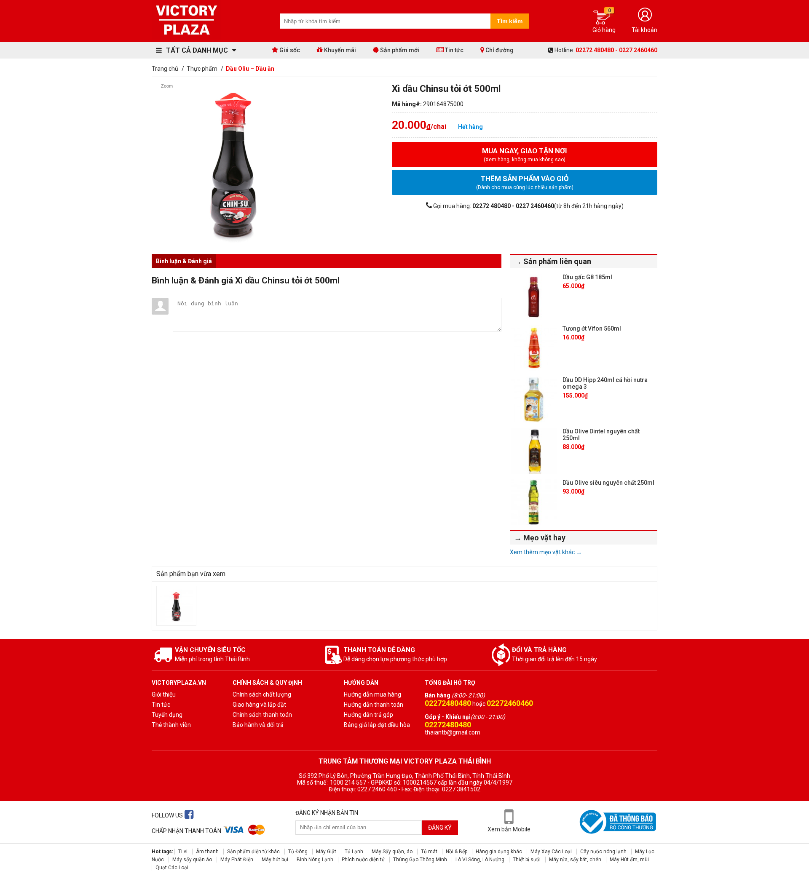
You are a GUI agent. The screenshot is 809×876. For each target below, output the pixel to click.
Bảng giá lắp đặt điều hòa (377, 724)
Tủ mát (429, 852)
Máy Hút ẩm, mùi (629, 860)
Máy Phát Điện (236, 860)
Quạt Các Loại (171, 868)
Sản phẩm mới (399, 50)
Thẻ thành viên (171, 724)
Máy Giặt (326, 852)
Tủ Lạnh (354, 852)
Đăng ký (440, 827)
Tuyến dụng (167, 714)
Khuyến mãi (339, 50)
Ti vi (183, 852)
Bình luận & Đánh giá (184, 261)
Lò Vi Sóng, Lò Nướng (479, 860)
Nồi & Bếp (456, 852)
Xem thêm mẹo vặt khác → (546, 552)
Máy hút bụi (275, 860)
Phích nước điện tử (363, 860)
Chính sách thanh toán (262, 714)
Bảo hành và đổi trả (258, 724)
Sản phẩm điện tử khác (253, 852)
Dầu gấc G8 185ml (587, 277)
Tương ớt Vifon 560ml (592, 328)
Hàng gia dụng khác (499, 852)
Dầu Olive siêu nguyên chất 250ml (608, 482)
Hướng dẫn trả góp (368, 714)
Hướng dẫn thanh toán (373, 704)
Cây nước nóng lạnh (603, 852)
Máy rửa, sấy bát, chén (575, 860)
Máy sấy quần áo (192, 860)
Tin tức (453, 50)
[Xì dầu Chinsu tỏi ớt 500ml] (176, 606)
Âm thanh (207, 852)
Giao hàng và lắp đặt (259, 704)
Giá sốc (289, 50)
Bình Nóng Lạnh (315, 860)
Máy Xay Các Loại (551, 852)
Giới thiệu (164, 694)
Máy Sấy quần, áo (392, 852)
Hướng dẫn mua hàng (372, 694)
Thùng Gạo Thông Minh (420, 860)
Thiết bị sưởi (527, 860)
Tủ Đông (298, 852)
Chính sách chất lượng (262, 694)
